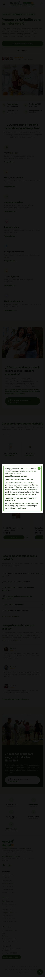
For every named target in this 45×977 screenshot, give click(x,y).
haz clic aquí (10, 494)
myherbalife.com (19, 508)
